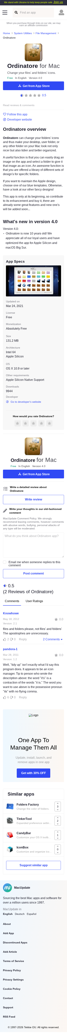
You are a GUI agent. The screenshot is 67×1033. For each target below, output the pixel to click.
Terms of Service (13, 961)
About (7, 924)
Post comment (33, 573)
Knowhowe (11, 613)
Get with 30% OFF (33, 773)
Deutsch (20, 914)
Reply (23, 639)
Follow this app (17, 114)
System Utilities (23, 33)
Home (6, 33)
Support (8, 1007)
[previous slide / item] (8, 280)
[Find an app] (16, 12)
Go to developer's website (26, 401)
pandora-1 (10, 649)
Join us (58, 2)
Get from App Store (36, 86)
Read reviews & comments (18, 105)
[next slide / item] (58, 280)
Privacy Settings (13, 979)
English (8, 914)
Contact (8, 998)
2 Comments (51, 639)
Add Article (10, 951)
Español (31, 914)
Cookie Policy (11, 989)
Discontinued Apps (15, 942)
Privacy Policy (12, 970)
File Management (46, 33)
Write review (33, 499)
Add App (8, 933)
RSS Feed (9, 1016)
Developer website (19, 119)
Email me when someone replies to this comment (34, 564)
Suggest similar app (34, 865)
